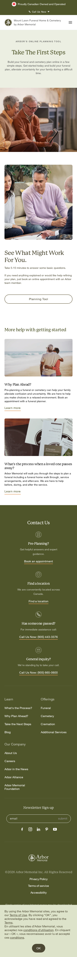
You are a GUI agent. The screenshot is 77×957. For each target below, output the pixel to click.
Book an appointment (38, 561)
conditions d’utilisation (38, 930)
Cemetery (47, 716)
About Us (10, 753)
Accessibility (38, 892)
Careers (9, 761)
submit (62, 818)
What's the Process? (18, 708)
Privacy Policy (39, 879)
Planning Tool (38, 299)
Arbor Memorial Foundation (14, 787)
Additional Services (54, 732)
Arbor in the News (16, 769)
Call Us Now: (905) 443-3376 (38, 637)
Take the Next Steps (17, 724)
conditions (17, 937)
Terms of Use (18, 915)
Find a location (38, 601)
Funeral (46, 708)
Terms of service (38, 886)
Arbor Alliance (13, 777)
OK (38, 948)
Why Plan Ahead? (16, 716)
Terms (8, 922)
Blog (7, 732)
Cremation (48, 724)
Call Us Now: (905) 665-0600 (38, 672)
